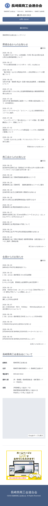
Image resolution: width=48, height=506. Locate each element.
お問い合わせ (24, 19)
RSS (43, 48)
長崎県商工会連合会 (24, 492)
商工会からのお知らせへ (37, 246)
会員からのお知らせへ (37, 344)
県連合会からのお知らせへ (36, 146)
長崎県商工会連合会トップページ (14, 35)
